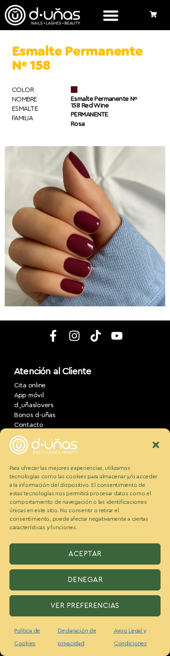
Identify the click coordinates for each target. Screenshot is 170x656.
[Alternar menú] (110, 15)
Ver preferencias (85, 605)
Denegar (85, 579)
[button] (156, 445)
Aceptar (85, 554)
